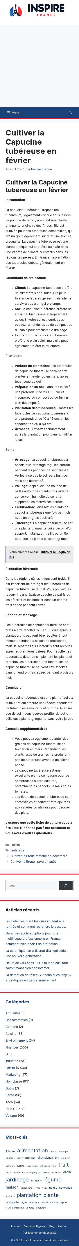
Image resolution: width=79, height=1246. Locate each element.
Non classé (14, 1081)
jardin (66, 1172)
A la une (10, 1151)
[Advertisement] (39, 66)
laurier (38, 1181)
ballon (20, 1158)
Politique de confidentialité (39, 1232)
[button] (70, 112)
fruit (63, 1165)
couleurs (10, 1166)
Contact (63, 1226)
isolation (56, 1172)
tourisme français (15, 1208)
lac (31, 1181)
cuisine (20, 1165)
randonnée (12, 1202)
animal (53, 1151)
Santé (10, 1095)
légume (52, 1179)
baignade (10, 1158)
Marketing (13, 1075)
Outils (10, 1088)
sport (64, 1202)
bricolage (30, 1157)
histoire (16, 1172)
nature (53, 1187)
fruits (8, 1172)
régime (24, 1202)
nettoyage (65, 1187)
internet (46, 1172)
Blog (52, 1226)
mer (38, 1188)
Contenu (12, 1027)
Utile (9, 1109)
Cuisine (11, 1034)
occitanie (10, 1196)
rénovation (34, 1202)
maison (12, 1187)
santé (45, 1202)
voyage (30, 1207)
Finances (12, 1047)
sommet (54, 1202)
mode (44, 1188)
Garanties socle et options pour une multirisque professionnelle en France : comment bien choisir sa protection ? (34, 939)
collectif (65, 1158)
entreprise (45, 1166)
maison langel (27, 1188)
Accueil (15, 1226)
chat (57, 1157)
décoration (32, 1166)
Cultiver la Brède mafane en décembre (38, 856)
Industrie (12, 1061)
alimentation (32, 1150)
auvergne (63, 1152)
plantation (29, 1195)
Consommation (17, 1020)
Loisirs (15, 845)
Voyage (11, 1115)
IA (7, 1054)
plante (51, 1195)
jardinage (17, 850)
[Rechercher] (66, 885)
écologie (41, 1207)
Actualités (13, 1013)
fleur (54, 1166)
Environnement (17, 1040)
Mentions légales (34, 1226)
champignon (45, 1157)
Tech (9, 1102)
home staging (29, 1172)
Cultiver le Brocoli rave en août (33, 862)
